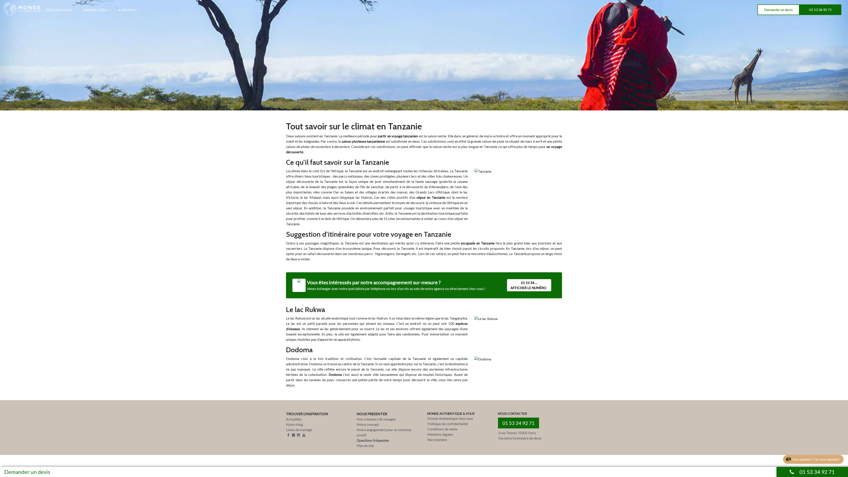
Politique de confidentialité (447, 424)
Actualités (293, 419)
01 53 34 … (528, 285)
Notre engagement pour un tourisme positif (384, 432)
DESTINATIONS (59, 10)
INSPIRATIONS (95, 10)
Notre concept (368, 424)
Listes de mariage (299, 430)
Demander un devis (778, 10)
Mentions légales (440, 434)
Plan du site (365, 445)
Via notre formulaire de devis (519, 438)
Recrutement (437, 439)
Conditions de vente (442, 429)
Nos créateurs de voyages (376, 419)
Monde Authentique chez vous (450, 418)
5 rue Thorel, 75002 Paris (517, 433)
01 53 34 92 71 (820, 10)
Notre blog (294, 424)
